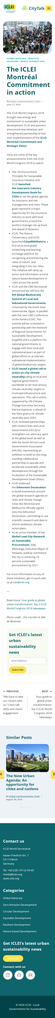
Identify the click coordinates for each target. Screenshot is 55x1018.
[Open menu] (49, 8)
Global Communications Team (25, 101)
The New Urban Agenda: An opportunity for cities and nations (22, 782)
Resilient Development (16, 924)
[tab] (21, 807)
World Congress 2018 (33, 61)
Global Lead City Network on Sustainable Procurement (28, 540)
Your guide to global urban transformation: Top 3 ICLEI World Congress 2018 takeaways (27, 604)
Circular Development (16, 911)
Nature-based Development (19, 931)
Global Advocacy (16, 58)
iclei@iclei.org (21, 582)
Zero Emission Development (20, 904)
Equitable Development (17, 918)
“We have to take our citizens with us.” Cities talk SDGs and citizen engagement (13, 702)
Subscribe (13, 958)
